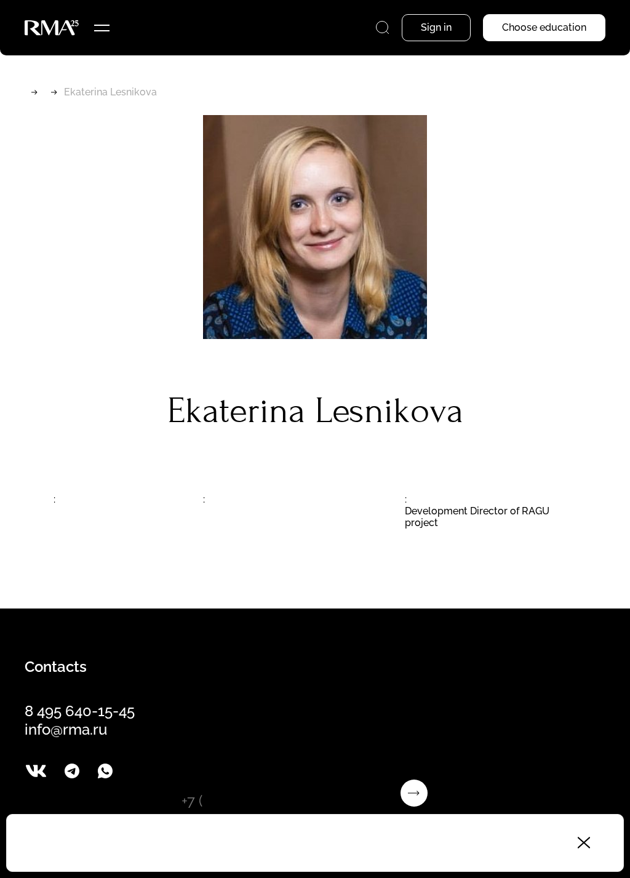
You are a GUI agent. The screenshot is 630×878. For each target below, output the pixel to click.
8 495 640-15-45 (80, 711)
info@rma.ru (66, 729)
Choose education (544, 27)
